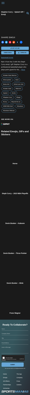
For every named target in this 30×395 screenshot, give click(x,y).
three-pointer (7, 80)
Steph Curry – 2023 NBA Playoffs (15, 193)
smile (14, 93)
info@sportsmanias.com (20, 368)
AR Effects (6, 381)
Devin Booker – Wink (15, 283)
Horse (15, 163)
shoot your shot (18, 84)
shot (17, 80)
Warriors (18, 88)
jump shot (6, 84)
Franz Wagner (15, 313)
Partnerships (7, 384)
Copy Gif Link (15, 154)
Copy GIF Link (15, 48)
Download (23, 52)
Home (5, 374)
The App (19, 374)
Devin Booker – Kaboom (15, 223)
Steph (18, 97)
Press (18, 381)
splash (6, 93)
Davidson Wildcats (9, 110)
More (23, 70)
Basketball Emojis (7, 57)
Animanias (6, 388)
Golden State (7, 88)
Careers (19, 384)
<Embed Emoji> (8, 52)
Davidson (20, 106)
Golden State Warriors (10, 75)
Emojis (5, 377)
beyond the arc (16, 102)
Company (19, 377)
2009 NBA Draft (8, 106)
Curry (5, 102)
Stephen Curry (8, 97)
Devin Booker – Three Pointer (15, 253)
